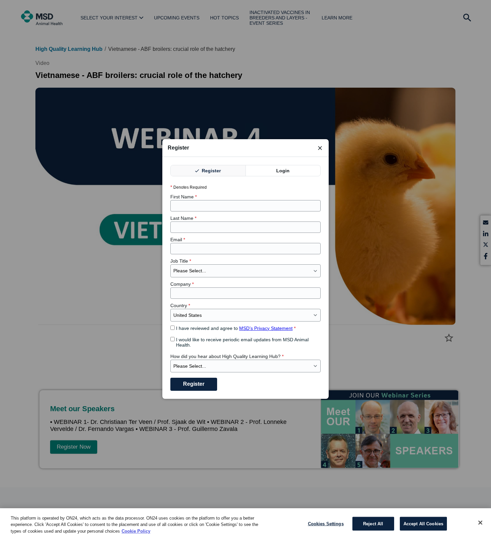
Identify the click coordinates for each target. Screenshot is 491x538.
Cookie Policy (136, 531)
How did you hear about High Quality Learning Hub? (227, 356)
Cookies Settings (326, 523)
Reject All (373, 523)
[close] (320, 148)
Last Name (183, 218)
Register (210, 170)
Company (182, 284)
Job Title (180, 261)
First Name (183, 196)
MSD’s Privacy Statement (266, 328)
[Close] (480, 522)
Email (177, 239)
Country (180, 305)
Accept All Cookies (423, 523)
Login (283, 170)
